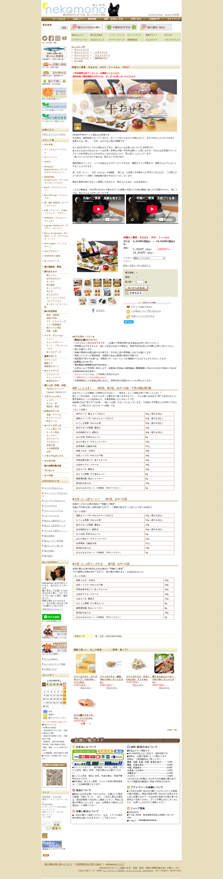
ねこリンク (47, 814)
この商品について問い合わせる (146, 311)
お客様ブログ (50, 669)
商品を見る (85, 688)
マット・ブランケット (56, 345)
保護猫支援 (132, 40)
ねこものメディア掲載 (54, 664)
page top (172, 730)
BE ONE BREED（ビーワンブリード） (56, 204)
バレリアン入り (52, 301)
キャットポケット (53, 342)
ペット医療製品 (52, 324)
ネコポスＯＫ (152, 40)
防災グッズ (50, 421)
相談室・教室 (51, 406)
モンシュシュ (50, 157)
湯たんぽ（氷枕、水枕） (56, 385)
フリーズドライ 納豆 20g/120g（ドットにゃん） (111, 679)
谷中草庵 (48, 144)
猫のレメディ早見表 (53, 541)
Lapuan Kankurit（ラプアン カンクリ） (56, 227)
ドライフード (51, 374)
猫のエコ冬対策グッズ (54, 525)
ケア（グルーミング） (56, 321)
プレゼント (49, 470)
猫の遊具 (49, 285)
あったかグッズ (51, 261)
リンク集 (46, 817)
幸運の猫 (49, 445)
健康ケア (48, 363)
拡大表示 (100, 310)
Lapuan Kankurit (55, 392)
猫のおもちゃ (50, 271)
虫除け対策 (50, 318)
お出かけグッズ (51, 411)
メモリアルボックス (53, 456)
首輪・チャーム (52, 414)
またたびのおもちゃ (53, 488)
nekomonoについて (114, 864)
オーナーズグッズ (52, 425)
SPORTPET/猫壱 (52, 256)
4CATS (47, 162)
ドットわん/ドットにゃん (55, 150)
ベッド (48, 339)
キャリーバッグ (52, 418)
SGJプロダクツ (51, 251)
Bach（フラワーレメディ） (55, 188)
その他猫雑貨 (51, 448)
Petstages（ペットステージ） (55, 244)
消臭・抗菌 (50, 331)
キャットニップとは (53, 510)
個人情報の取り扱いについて (58, 864)
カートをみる (59, 19)
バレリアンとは (51, 515)
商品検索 (47, 25)
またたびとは (50, 505)
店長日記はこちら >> (52, 609)
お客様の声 (154, 19)
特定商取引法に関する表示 (89, 864)
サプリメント (50, 360)
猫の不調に (49, 551)
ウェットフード (52, 377)
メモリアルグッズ (172, 40)
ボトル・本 (50, 403)
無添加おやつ (51, 381)
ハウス (48, 348)
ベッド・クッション (53, 335)
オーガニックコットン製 (56, 305)
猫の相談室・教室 (52, 266)
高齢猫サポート (51, 366)
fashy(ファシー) (54, 389)
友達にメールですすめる (143, 316)
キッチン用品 (51, 432)
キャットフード (51, 370)
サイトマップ (173, 19)
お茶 (47, 451)
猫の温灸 (48, 556)
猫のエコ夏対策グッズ (54, 521)
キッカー (49, 281)
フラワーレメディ (52, 396)
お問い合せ (136, 19)
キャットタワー (52, 288)
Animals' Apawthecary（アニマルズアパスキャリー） (55, 169)
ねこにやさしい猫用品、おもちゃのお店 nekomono (128, 870)
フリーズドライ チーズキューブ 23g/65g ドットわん (85, 679)
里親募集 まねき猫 (51, 797)
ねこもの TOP (78, 46)
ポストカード (51, 438)
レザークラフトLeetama (54, 807)
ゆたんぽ (168, 35)
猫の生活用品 (50, 311)
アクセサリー (51, 442)
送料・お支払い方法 (113, 19)
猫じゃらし (50, 275)
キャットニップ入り (54, 298)
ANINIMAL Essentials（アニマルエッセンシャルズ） (56, 180)
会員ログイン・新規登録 (84, 19)
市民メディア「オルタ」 (53, 812)
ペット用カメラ (52, 429)
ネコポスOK (49, 461)
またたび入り (51, 294)
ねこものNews (51, 659)
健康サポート (50, 356)
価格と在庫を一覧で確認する (137, 265)
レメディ (49, 400)
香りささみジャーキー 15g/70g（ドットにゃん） (164, 679)
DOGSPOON (47, 804)
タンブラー (50, 435)
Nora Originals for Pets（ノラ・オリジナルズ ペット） (56, 236)
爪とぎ (48, 291)
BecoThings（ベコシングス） (56, 196)
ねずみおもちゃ (52, 278)
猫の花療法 (49, 536)
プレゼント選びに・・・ (55, 530)
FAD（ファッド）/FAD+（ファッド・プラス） (55, 211)
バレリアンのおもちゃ (54, 500)
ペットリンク (48, 809)
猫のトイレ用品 (52, 327)
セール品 (48, 475)
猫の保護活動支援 (52, 465)
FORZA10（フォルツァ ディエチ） (56, 219)
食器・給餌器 (51, 315)
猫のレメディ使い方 (53, 546)
